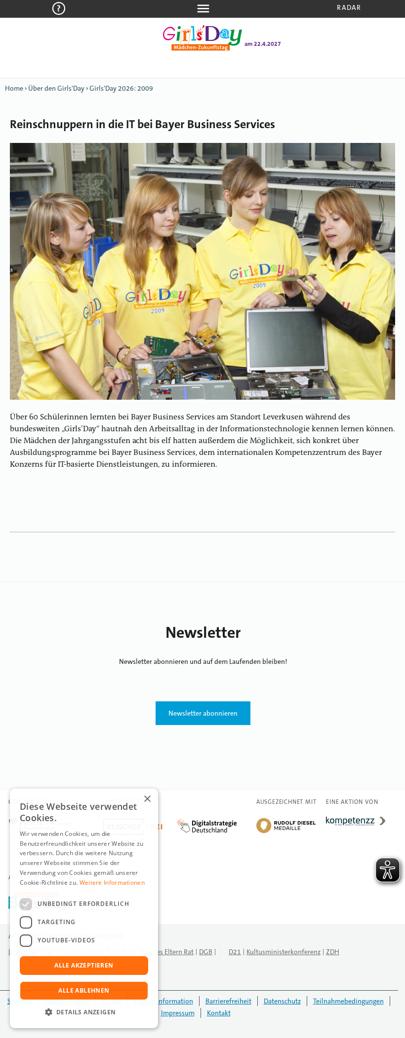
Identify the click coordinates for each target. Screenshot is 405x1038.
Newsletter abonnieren (203, 713)
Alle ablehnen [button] (83, 990)
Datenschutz (282, 1001)
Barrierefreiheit (228, 1001)
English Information (163, 1001)
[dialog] (84, 908)
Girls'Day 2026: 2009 (121, 88)
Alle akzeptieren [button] (83, 965)
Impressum (178, 1012)
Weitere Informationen (112, 882)
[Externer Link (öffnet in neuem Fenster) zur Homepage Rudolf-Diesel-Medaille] (286, 832)
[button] (84, 1012)
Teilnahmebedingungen (348, 1001)
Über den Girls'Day (56, 88)
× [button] (147, 799)
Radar (349, 7)
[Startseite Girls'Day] (202, 49)
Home (14, 88)
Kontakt (219, 1012)
